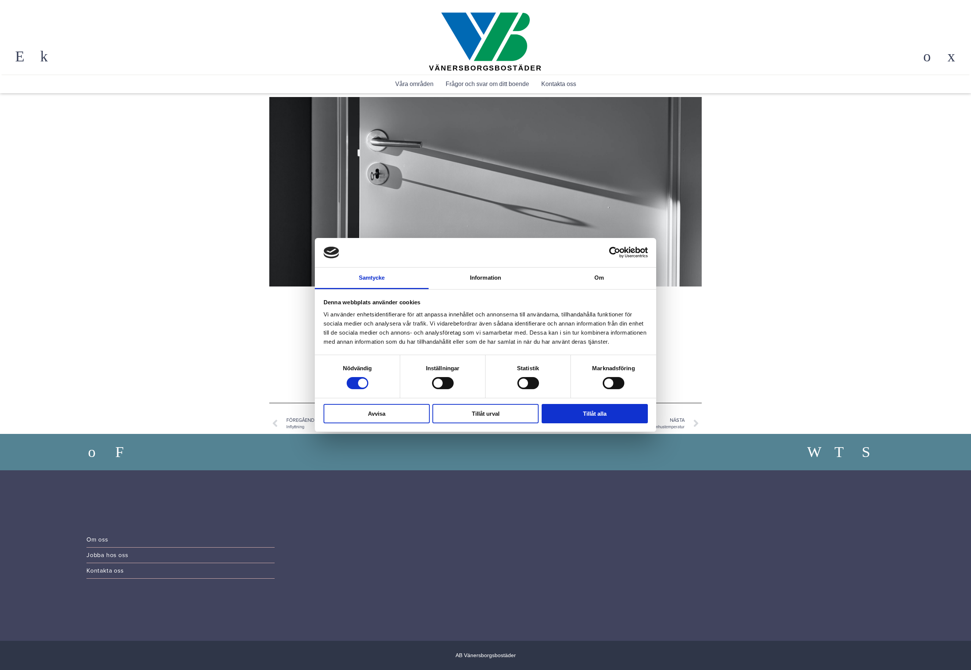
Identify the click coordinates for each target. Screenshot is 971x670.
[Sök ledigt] (126, 452)
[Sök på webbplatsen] (20, 56)
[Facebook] (818, 452)
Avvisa (376, 413)
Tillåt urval (486, 413)
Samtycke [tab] (372, 277)
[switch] (443, 383)
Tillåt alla (594, 413)
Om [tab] (599, 277)
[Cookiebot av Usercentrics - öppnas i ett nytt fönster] (614, 252)
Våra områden (414, 84)
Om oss (97, 539)
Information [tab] (485, 277)
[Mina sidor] (927, 56)
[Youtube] (872, 452)
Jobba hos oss (107, 555)
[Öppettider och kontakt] (44, 56)
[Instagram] (845, 452)
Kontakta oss (558, 84)
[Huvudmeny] (951, 56)
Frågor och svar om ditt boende (487, 84)
